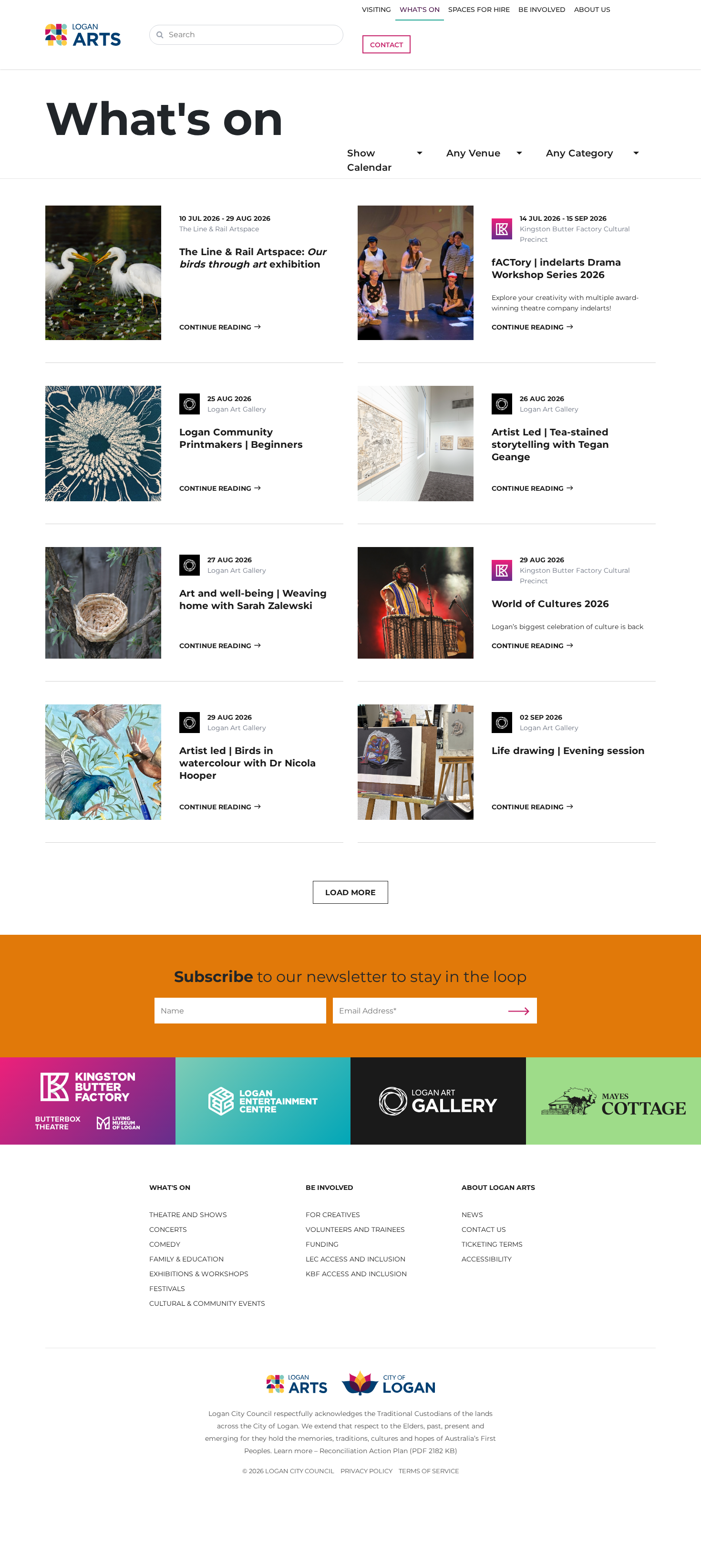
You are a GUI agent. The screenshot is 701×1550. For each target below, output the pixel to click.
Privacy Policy (366, 1471)
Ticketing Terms (492, 1244)
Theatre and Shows (188, 1214)
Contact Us (484, 1229)
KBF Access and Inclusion (356, 1274)
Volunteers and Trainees (355, 1229)
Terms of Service (429, 1471)
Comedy (164, 1244)
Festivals (167, 1288)
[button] (220, 1188)
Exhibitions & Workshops (198, 1274)
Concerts (168, 1229)
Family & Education (186, 1259)
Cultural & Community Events (207, 1303)
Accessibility (487, 1259)
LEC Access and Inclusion (355, 1259)
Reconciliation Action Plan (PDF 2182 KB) (388, 1451)
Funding (322, 1244)
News (472, 1214)
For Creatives (333, 1214)
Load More (350, 892)
